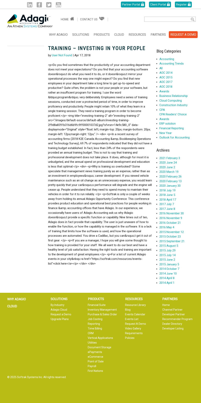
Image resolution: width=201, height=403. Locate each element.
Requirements (134, 333)
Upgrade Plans (60, 319)
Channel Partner (172, 309)
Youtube (58, 4)
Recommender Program (177, 319)
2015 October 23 (170, 236)
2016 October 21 (170, 223)
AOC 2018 (165, 86)
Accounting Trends (171, 63)
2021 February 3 (169, 158)
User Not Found (62, 55)
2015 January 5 (169, 264)
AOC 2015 (165, 77)
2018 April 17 (167, 199)
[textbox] (164, 19)
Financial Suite (97, 305)
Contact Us (89, 19)
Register (181, 4)
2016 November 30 (171, 213)
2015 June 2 (167, 259)
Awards (164, 91)
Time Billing (95, 328)
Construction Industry (173, 105)
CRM (91, 333)
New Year (165, 133)
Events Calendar (135, 314)
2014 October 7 (169, 269)
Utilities (92, 342)
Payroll (92, 366)
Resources (137, 34)
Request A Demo (135, 323)
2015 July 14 (167, 255)
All (161, 68)
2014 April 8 (167, 278)
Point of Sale (96, 361)
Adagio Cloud (59, 309)
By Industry (57, 305)
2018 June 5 (167, 195)
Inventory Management (102, 309)
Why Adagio (58, 34)
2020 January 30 (170, 185)
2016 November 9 (170, 218)
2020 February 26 (170, 176)
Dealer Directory (172, 323)
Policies (129, 337)
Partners (158, 34)
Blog (128, 309)
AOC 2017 (165, 82)
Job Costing (95, 319)
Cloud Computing (170, 100)
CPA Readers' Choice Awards (173, 117)
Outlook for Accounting (174, 137)
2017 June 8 (167, 209)
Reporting (94, 323)
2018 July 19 (167, 190)
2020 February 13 (170, 181)
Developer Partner (173, 314)
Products (102, 34)
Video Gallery (133, 328)
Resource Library (135, 305)
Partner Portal (131, 4)
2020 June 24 (168, 162)
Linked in (29, 4)
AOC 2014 (165, 73)
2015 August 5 (168, 245)
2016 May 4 (166, 227)
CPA (162, 110)
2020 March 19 (168, 172)
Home (65, 19)
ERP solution (167, 123)
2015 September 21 (172, 241)
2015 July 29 (167, 250)
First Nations (95, 370)
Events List (131, 319)
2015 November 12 (171, 232)
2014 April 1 (167, 283)
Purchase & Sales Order (102, 314)
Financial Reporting (171, 128)
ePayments (95, 352)
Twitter (49, 4)
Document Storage (99, 347)
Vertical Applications (100, 337)
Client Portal (158, 4)
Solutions (80, 34)
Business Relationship (173, 96)
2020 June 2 (167, 167)
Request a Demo (61, 314)
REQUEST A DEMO (183, 34)
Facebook (39, 4)
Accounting (166, 59)
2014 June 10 (168, 273)
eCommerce (95, 356)
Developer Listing (173, 328)
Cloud (119, 34)
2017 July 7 (166, 204)
